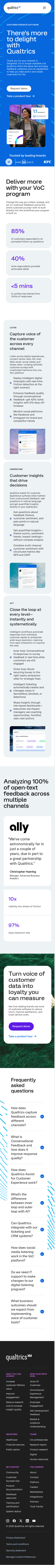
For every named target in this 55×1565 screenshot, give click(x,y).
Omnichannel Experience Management (37, 1394)
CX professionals (39, 1440)
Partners (34, 1501)
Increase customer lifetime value (15, 1385)
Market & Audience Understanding (38, 1423)
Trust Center (36, 1506)
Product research (39, 1449)
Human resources (39, 1459)
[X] (20, 1520)
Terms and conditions (17, 1544)
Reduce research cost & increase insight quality (14, 1406)
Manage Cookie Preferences (21, 1557)
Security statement (16, 1550)
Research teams (38, 1444)
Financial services (15, 1444)
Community (12, 1472)
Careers (34, 1487)
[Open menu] (45, 8)
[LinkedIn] (27, 1520)
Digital (33, 1454)
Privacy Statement (15, 1538)
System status (13, 1511)
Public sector (13, 1449)
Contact (34, 1477)
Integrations (36, 1497)
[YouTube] (33, 1520)
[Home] (13, 8)
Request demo (19, 88)
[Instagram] (7, 1520)
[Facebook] (14, 1520)
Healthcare (11, 1440)
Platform (34, 1482)
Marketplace (36, 1492)
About (33, 1472)
